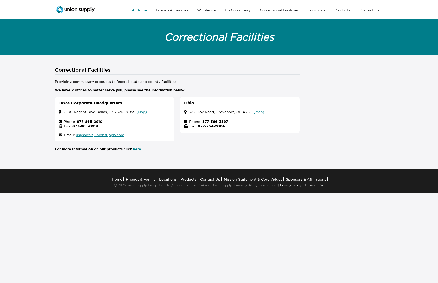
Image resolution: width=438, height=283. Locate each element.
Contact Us (369, 10)
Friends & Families (172, 10)
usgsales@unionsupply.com (100, 135)
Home (141, 10)
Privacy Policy (290, 185)
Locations (316, 10)
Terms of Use (314, 185)
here (137, 149)
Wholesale (206, 10)
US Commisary (238, 10)
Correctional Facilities (279, 10)
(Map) (141, 112)
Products (342, 10)
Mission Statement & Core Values (253, 179)
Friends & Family (140, 179)
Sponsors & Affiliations (306, 179)
